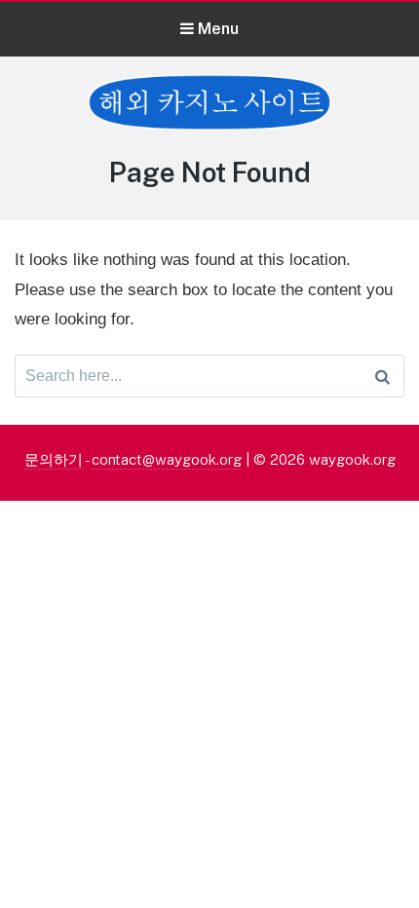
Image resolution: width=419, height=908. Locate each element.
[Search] (382, 376)
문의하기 (53, 459)
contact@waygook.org (167, 459)
